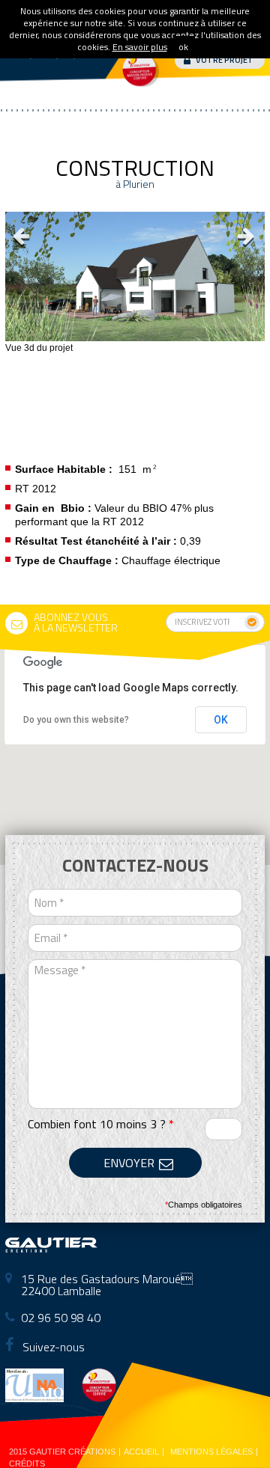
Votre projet (225, 60)
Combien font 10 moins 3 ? (101, 1124)
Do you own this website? (76, 720)
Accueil (141, 1451)
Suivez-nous (52, 1347)
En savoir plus (139, 47)
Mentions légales (211, 1451)
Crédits (27, 1463)
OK (221, 720)
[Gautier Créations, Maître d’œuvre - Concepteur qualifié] (51, 1248)
